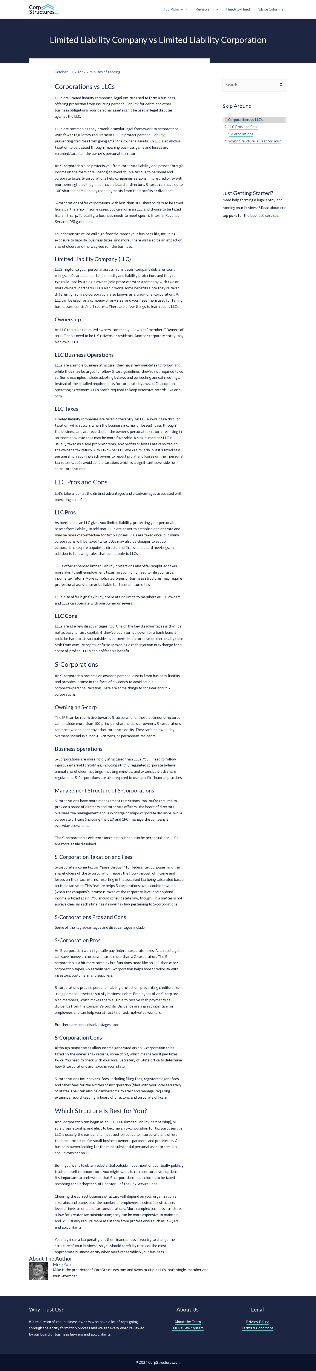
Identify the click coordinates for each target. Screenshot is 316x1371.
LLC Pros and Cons (243, 127)
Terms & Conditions (257, 1328)
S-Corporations (240, 134)
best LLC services (264, 215)
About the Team (188, 1322)
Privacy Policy (257, 1322)
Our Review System (188, 1328)
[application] (181, 9)
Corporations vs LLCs (246, 119)
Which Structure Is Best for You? (254, 141)
